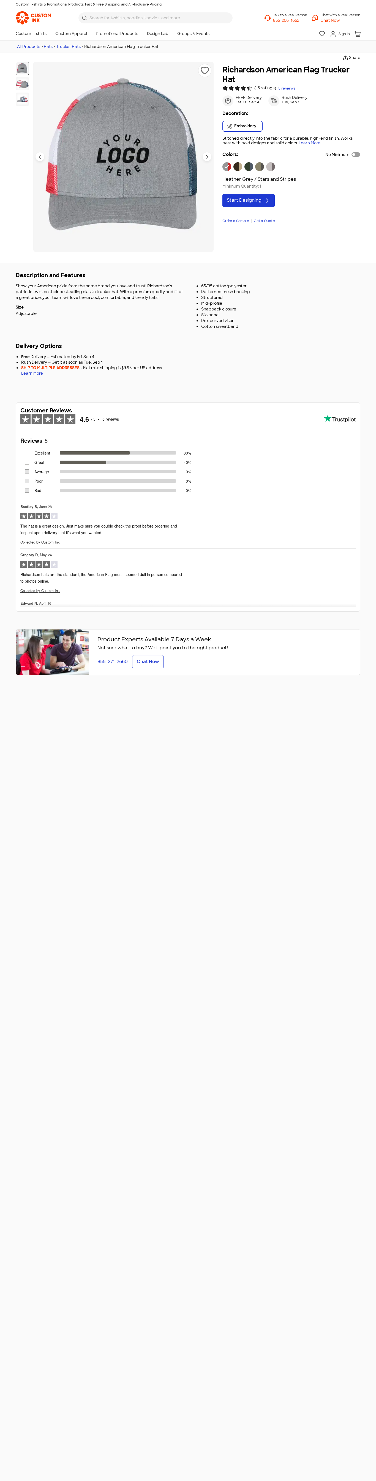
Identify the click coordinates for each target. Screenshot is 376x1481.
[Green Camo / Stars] (248, 166)
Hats (48, 46)
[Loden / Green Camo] (259, 166)
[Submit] (84, 17)
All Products (28, 46)
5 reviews (287, 88)
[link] (33, 18)
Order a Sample (235, 221)
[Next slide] (207, 156)
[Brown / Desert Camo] (237, 166)
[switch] (356, 154)
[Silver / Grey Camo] (270, 166)
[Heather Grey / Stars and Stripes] (226, 166)
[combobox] (155, 17)
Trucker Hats (68, 46)
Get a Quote (264, 221)
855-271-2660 (112, 661)
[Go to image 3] (22, 99)
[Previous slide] (40, 156)
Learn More (309, 143)
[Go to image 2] (22, 83)
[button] (340, 20)
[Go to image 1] (22, 68)
